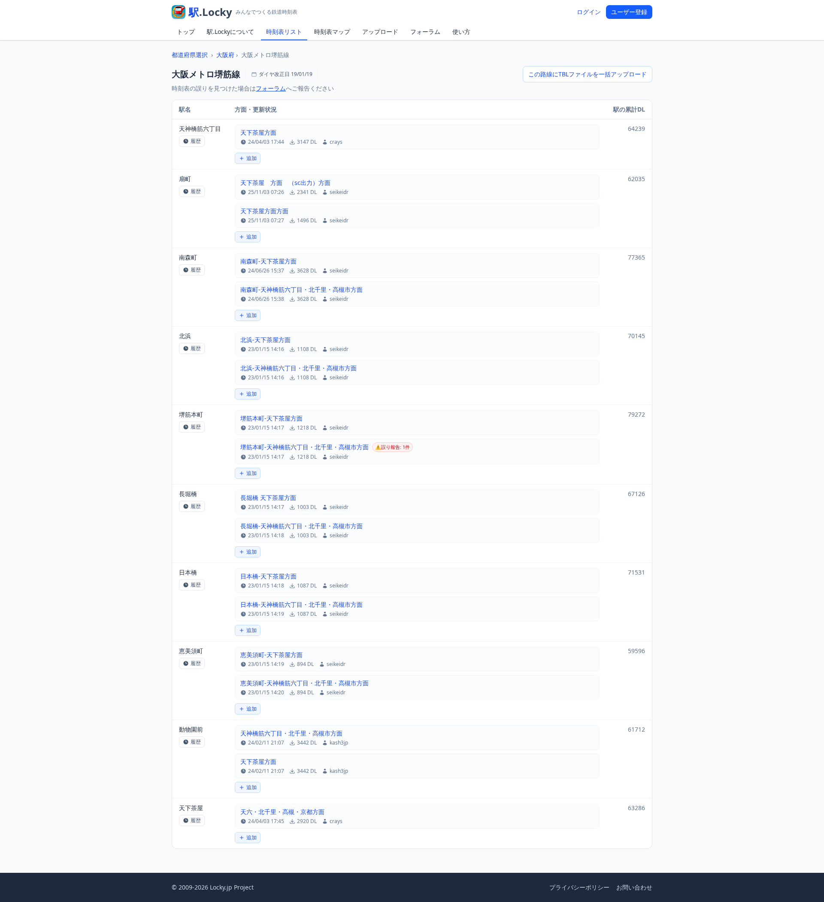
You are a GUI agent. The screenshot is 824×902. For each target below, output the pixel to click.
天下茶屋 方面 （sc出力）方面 (285, 183)
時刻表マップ (332, 31)
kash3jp (339, 742)
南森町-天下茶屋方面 (268, 261)
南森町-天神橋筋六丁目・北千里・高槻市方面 (301, 289)
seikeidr (339, 192)
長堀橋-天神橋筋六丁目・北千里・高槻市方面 (301, 526)
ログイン (589, 12)
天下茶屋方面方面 (264, 211)
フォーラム (425, 31)
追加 (251, 158)
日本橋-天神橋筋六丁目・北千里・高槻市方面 (301, 604)
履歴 (196, 141)
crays (336, 142)
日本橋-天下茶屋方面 (268, 576)
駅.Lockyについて (230, 31)
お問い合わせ (634, 887)
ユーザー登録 (629, 12)
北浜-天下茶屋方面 (265, 340)
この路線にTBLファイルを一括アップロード (587, 74)
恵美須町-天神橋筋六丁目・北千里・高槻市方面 (304, 683)
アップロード (380, 31)
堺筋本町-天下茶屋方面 (271, 418)
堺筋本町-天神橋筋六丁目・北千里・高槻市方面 (304, 447)
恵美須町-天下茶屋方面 (271, 655)
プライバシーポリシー (579, 887)
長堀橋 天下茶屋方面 (268, 497)
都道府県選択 (190, 55)
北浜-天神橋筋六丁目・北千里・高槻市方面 (298, 368)
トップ (186, 31)
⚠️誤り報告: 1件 (392, 447)
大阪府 (225, 55)
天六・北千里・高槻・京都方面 (282, 812)
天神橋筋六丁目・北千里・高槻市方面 (291, 733)
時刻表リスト (284, 31)
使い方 (461, 31)
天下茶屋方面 (258, 132)
